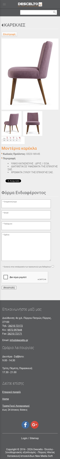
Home (5, 398)
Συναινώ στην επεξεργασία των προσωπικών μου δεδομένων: (27, 267)
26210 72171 (15, 333)
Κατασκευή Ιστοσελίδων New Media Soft (30, 456)
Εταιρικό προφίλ (11, 392)
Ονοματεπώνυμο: (10, 202)
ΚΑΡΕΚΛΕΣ (14, 25)
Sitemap (34, 438)
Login (24, 438)
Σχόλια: (7, 235)
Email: (6, 213)
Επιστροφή (9, 34)
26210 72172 (15, 325)
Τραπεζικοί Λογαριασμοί (16, 405)
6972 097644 (15, 329)
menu (4, 4)
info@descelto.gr (19, 340)
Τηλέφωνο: (8, 224)
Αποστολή (9, 287)
